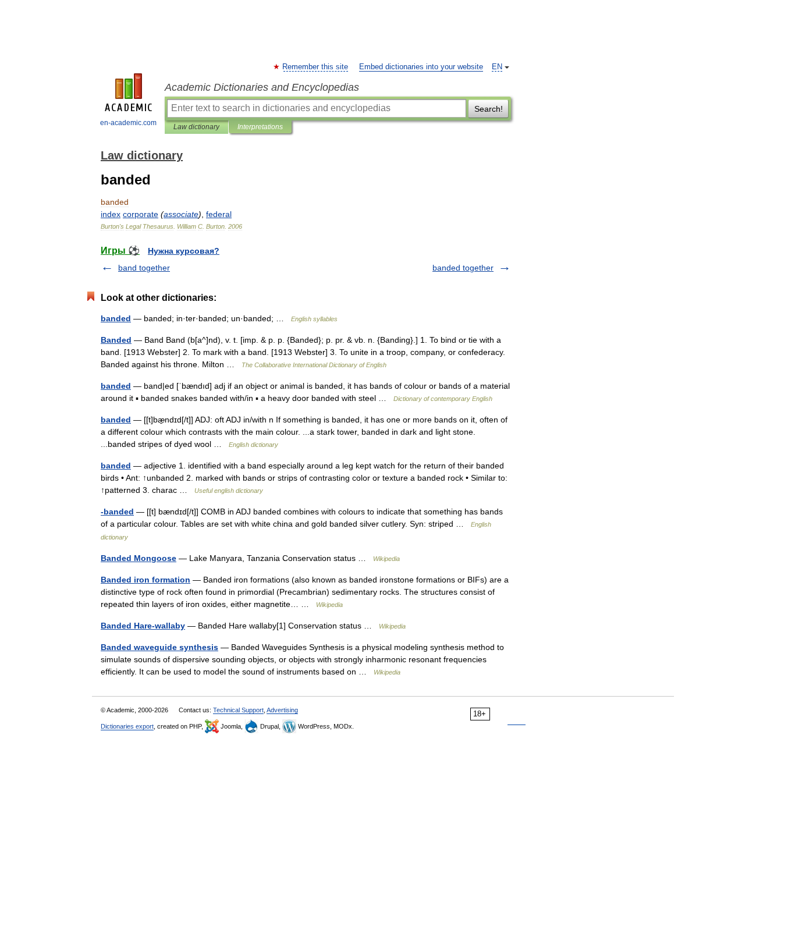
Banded (116, 340)
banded (116, 318)
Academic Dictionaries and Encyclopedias (262, 87)
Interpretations (260, 127)
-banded (117, 511)
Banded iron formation (145, 579)
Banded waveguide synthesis (159, 647)
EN (497, 67)
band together (144, 267)
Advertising (282, 709)
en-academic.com (128, 123)
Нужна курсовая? (183, 250)
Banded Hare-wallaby (143, 625)
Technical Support (238, 709)
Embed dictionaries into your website (421, 67)
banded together (463, 267)
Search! (488, 108)
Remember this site (315, 67)
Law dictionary (196, 127)
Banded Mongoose (138, 558)
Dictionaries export (127, 726)
